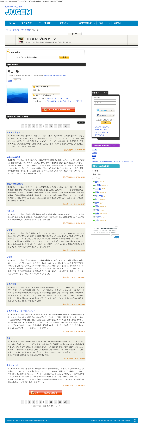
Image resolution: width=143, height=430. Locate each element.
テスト (98, 210)
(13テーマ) (103, 220)
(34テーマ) (103, 192)
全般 (97, 182)
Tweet (10, 81)
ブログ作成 (27, 23)
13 (60, 126)
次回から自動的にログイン (106, 120)
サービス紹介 (45, 23)
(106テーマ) (103, 182)
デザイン (64, 23)
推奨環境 (32, 420)
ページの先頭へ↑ (135, 420)
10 (46, 126)
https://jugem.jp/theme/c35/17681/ (55, 75)
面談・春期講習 (13, 157)
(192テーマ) (103, 213)
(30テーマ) (105, 185)
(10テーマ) (106, 196)
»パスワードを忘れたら (101, 132)
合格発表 (10, 211)
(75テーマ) (105, 217)
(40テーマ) (103, 206)
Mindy (94, 156)
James (94, 153)
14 (65, 126)
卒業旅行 (10, 230)
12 (56, 126)
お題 (97, 220)
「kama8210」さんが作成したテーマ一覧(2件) (64, 101)
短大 (97, 199)
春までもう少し (13, 365)
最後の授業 (11, 284)
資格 (97, 213)
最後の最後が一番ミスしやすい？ (21, 311)
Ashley (94, 150)
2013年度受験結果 (15, 184)
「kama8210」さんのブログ (57, 99)
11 (51, 126)
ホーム (12, 23)
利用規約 (10, 420)
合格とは (11, 338)
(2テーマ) (102, 199)
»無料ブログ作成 (99, 135)
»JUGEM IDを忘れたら (101, 129)
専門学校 (99, 196)
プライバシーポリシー (21, 420)
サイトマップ (47, 420)
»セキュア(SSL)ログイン (101, 127)
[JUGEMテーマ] (75, 34)
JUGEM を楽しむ (85, 23)
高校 (97, 192)
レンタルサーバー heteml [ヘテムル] (105, 228)
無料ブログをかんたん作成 (13, 7)
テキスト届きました (15, 132)
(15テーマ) (105, 210)
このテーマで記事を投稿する (58, 109)
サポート (103, 23)
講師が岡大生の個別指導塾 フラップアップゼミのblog (113, 161)
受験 (97, 206)
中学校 (98, 189)
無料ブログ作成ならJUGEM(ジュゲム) (18, 13)
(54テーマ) (105, 189)
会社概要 (39, 420)
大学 (97, 203)
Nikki (93, 159)
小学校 (98, 185)
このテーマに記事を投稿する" (45, 392)
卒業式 (9, 257)
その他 (98, 217)
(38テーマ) (103, 203)
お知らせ (118, 23)
